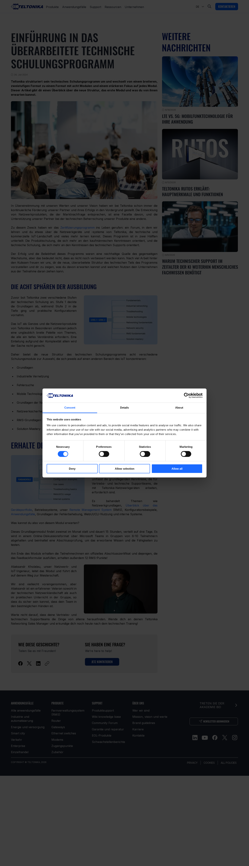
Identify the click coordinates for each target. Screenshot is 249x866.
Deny (72, 468)
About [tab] (179, 407)
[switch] (104, 454)
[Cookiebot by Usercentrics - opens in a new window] (187, 395)
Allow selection (124, 468)
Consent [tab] (69, 407)
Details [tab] (124, 407)
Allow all (177, 468)
